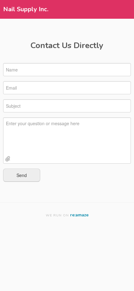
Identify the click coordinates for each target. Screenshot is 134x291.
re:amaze (79, 215)
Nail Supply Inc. (25, 9)
